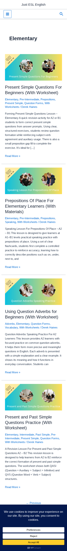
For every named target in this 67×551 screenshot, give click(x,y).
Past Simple (43, 434)
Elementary (11, 99)
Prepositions (48, 99)
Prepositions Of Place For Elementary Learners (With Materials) (30, 206)
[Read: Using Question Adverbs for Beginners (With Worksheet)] (33, 291)
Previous (33, 503)
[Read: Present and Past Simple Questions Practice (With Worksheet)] (33, 397)
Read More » (12, 156)
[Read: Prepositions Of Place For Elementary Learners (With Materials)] (33, 180)
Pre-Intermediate (29, 99)
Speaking (10, 222)
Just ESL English (33, 4)
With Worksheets (27, 222)
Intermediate (27, 434)
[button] (61, 14)
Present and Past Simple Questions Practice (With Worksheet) (28, 422)
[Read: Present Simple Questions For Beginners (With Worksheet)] (33, 67)
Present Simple (14, 103)
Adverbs (10, 323)
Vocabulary (11, 327)
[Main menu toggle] (7, 14)
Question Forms (33, 103)
